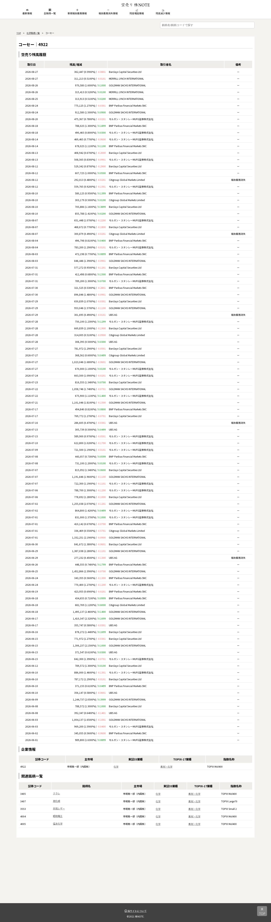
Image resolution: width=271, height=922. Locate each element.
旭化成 (56, 801)
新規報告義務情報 (77, 13)
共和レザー (59, 808)
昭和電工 (57, 816)
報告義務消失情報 (108, 13)
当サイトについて (137, 910)
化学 (116, 766)
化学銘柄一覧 (33, 33)
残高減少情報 (163, 13)
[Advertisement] (135, 875)
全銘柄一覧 (50, 13)
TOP (18, 33)
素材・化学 (166, 766)
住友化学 (57, 823)
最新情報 (27, 13)
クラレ (56, 793)
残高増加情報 (137, 13)
